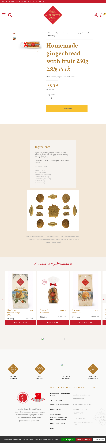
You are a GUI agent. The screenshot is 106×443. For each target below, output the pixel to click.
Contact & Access (57, 424)
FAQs (52, 428)
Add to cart (67, 108)
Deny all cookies (84, 439)
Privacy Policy (56, 409)
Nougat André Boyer (81, 395)
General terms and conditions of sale (58, 418)
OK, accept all (67, 439)
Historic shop (78, 399)
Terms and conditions (59, 405)
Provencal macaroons (44, 311)
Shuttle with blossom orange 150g (13, 313)
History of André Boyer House (60, 395)
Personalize (99, 439)
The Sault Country (58, 400)
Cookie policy (56, 414)
